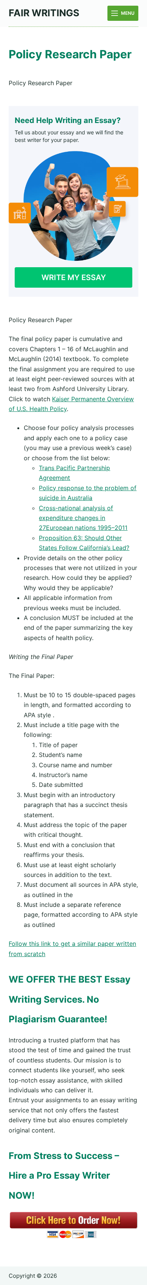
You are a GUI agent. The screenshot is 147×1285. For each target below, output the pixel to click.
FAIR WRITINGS (44, 13)
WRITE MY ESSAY (73, 277)
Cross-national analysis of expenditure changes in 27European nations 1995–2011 (83, 518)
